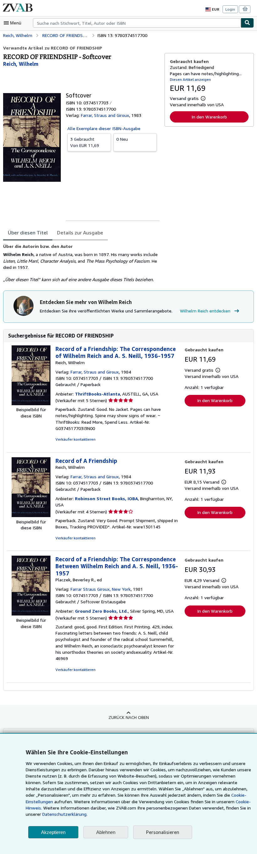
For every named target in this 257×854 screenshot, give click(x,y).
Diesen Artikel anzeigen (190, 79)
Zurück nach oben (128, 717)
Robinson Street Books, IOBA (106, 498)
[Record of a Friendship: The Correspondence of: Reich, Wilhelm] (31, 403)
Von (84, 142)
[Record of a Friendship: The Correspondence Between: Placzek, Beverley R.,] (31, 613)
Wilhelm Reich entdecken (205, 310)
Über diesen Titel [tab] (28, 232)
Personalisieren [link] (162, 832)
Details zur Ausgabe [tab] (80, 232)
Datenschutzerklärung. (64, 814)
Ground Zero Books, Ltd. (101, 611)
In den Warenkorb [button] (209, 116)
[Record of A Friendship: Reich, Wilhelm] (31, 515)
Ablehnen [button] (105, 832)
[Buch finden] (247, 23)
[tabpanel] (81, 263)
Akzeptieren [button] (53, 832)
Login (230, 9)
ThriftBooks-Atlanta (97, 393)
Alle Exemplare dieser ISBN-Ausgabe (103, 128)
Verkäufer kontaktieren (75, 439)
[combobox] (137, 23)
